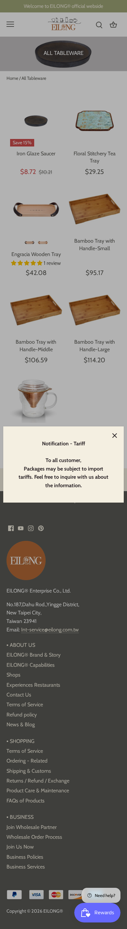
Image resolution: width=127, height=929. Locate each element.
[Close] (114, 435)
